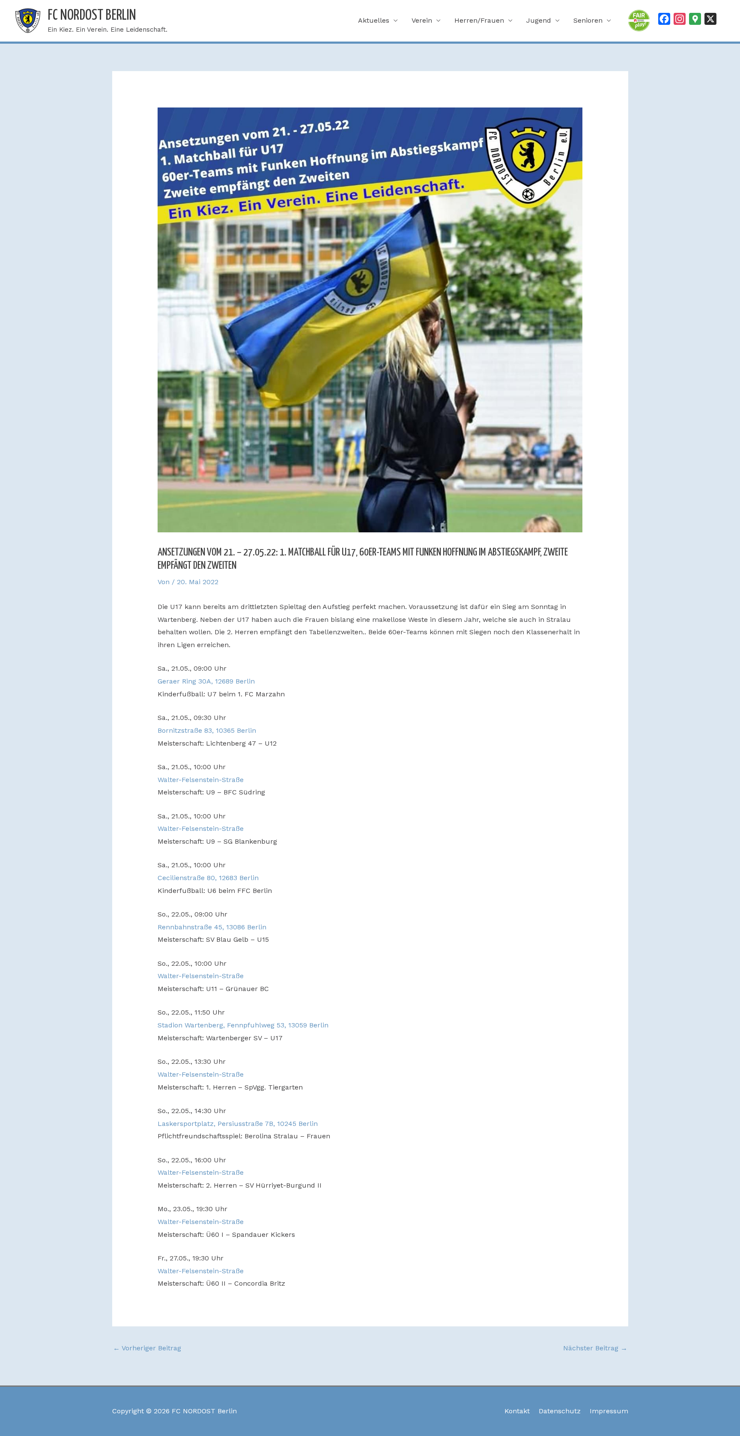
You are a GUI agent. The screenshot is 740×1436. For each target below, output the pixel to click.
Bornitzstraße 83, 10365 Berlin (207, 730)
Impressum (609, 1411)
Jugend (538, 20)
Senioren (588, 20)
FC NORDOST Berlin (92, 16)
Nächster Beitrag (595, 1348)
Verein (422, 20)
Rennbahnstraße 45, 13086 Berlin (212, 927)
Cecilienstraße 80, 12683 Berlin (208, 878)
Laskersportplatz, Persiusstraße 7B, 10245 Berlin (238, 1124)
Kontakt (517, 1411)
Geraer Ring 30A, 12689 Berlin (206, 681)
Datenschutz (560, 1411)
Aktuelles (373, 20)
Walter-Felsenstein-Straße (201, 780)
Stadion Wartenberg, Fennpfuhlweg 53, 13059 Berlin (243, 1025)
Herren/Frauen (479, 20)
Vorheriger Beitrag (147, 1348)
